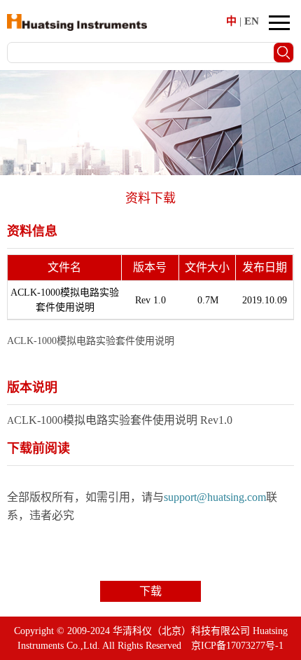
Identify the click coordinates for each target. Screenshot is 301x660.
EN (251, 21)
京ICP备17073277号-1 (237, 645)
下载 (150, 591)
